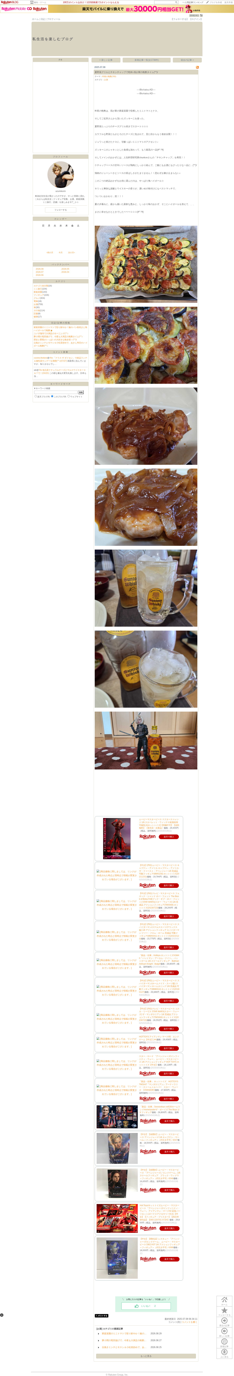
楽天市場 (228, 2)
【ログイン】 (196, 19)
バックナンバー (61, 264)
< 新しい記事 (106, 60)
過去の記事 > (187, 60)
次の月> (71, 252)
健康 (36, 316)
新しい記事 (224, 1336)
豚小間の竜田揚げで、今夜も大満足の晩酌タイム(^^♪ (58, 336)
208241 (194, 15)
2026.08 (40, 269)
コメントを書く (189, 1322)
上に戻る (224, 1357)
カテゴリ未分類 (41, 286)
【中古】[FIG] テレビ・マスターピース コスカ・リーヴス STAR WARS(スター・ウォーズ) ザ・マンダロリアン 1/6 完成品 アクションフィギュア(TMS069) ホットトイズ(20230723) (159, 1014)
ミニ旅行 (38, 289)
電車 (36, 301)
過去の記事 (224, 1325)
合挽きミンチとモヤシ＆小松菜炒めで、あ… (124, 1347)
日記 (43, 19)
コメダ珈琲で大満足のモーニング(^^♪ (51, 333)
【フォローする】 (180, 19)
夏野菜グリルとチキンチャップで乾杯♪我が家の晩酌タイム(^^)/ (126, 72)
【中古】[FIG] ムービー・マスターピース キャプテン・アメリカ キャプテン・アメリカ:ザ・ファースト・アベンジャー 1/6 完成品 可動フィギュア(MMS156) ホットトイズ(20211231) (159, 871)
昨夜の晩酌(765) (109, 76)
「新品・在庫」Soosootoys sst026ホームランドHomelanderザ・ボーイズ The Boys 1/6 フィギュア (160, 1110)
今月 (61, 252)
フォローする (224, 1315)
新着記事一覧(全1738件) (147, 60)
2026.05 (65, 269)
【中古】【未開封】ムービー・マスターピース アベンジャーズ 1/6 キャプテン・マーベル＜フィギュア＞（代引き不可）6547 (159, 1137)
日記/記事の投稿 (60, 323)
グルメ (37, 298)
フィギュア (39, 295)
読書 (36, 313)
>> (192, 2)
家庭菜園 (38, 292)
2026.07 (40, 272)
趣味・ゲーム (40, 2)
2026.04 (65, 272)
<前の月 (49, 252)
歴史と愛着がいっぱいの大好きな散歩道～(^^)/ (55, 339)
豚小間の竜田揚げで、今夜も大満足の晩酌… (124, 1340)
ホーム (35, 19)
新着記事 (224, 1346)
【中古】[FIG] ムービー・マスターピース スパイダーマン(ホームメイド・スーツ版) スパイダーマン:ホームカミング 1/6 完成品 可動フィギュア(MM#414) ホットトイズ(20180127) (159, 986)
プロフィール (53, 19)
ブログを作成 (216, 2)
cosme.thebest (40, 358)
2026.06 (40, 275)
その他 (37, 310)
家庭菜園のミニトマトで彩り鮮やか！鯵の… (124, 1333)
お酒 (36, 304)
